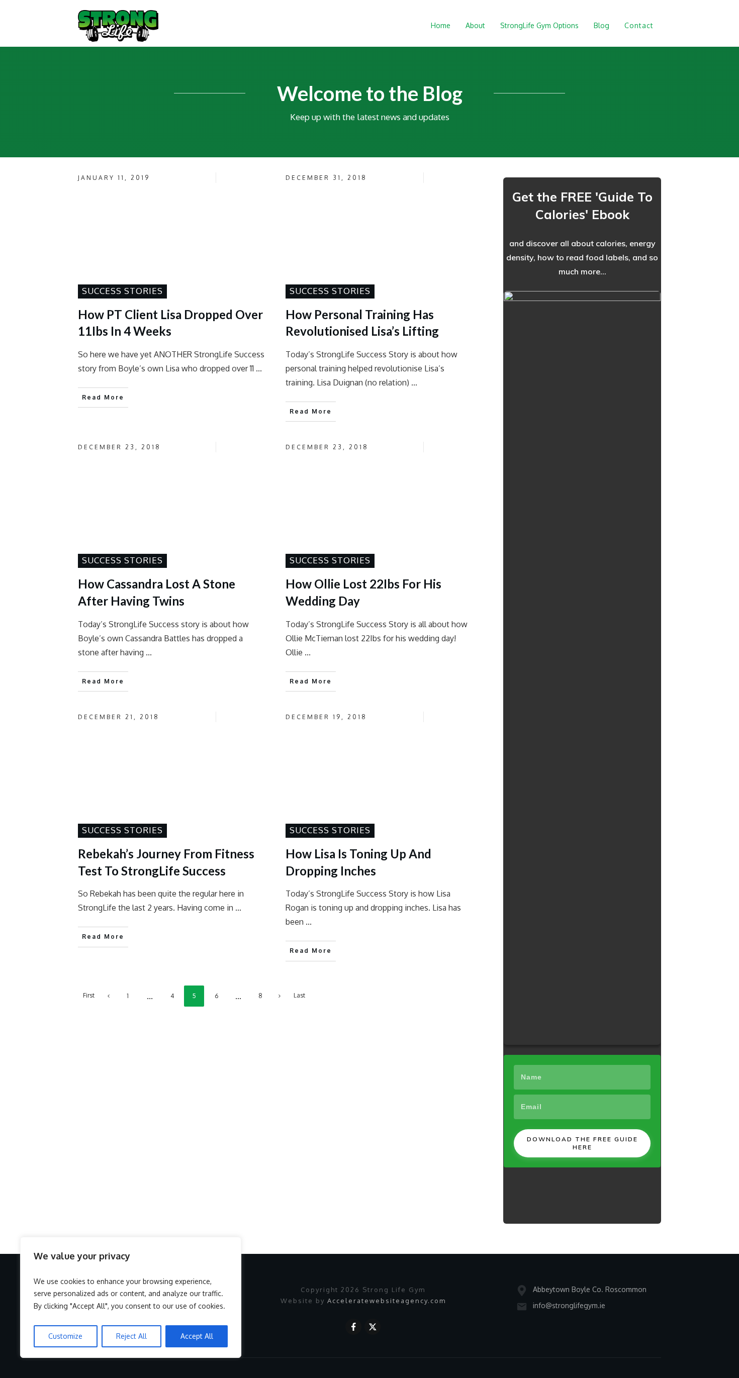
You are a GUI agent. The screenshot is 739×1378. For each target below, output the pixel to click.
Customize (65, 1336)
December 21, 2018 (118, 717)
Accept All (196, 1336)
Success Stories (122, 290)
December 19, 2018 (326, 717)
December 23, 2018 (119, 447)
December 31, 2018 (326, 177)
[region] (130, 1297)
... (259, 368)
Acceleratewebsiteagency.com (386, 1301)
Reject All (131, 1336)
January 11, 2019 (114, 177)
